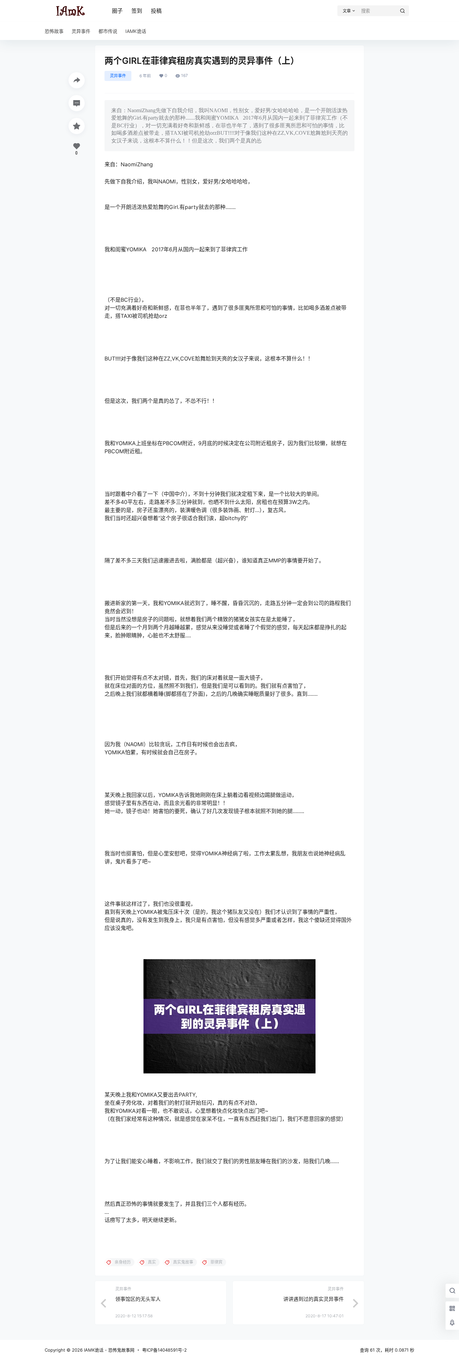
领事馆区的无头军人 (138, 1299)
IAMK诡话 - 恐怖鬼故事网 (108, 1350)
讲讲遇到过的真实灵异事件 (313, 1299)
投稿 (156, 10)
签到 (136, 10)
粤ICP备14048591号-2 (164, 1350)
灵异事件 (118, 75)
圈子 (117, 10)
